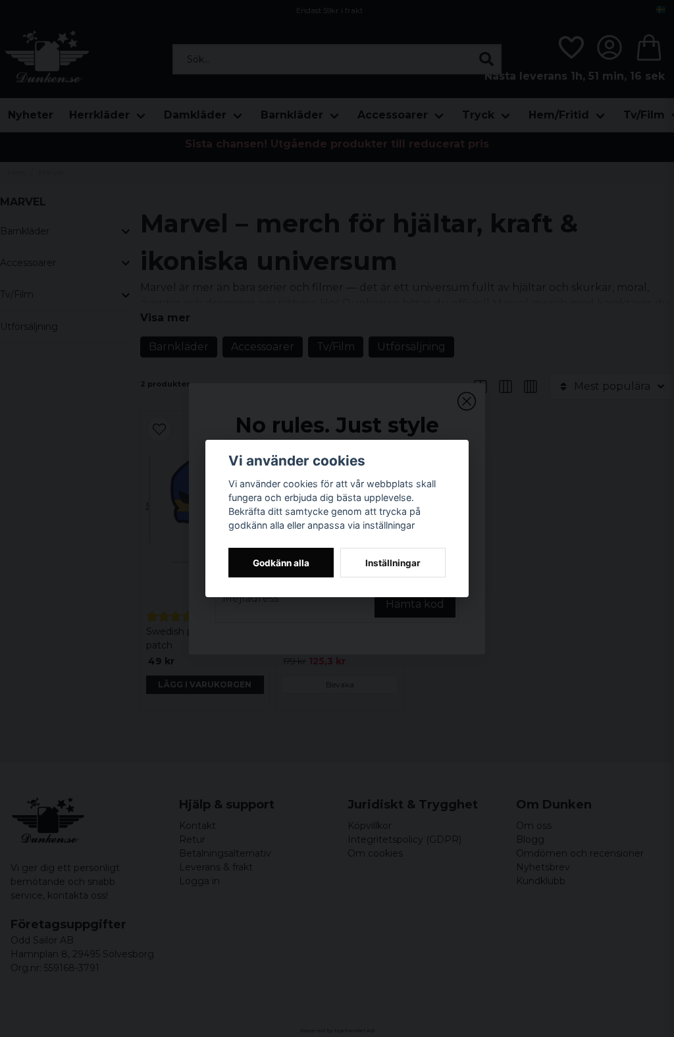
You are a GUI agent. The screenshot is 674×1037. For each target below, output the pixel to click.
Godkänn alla (281, 563)
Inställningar (393, 563)
